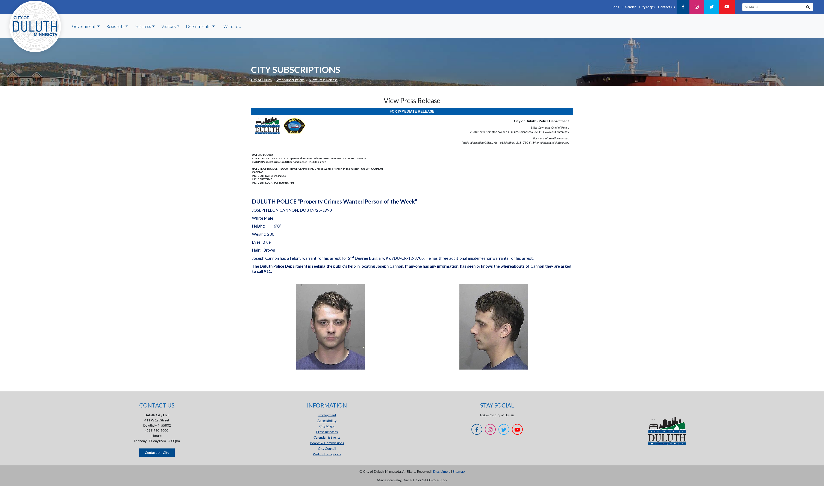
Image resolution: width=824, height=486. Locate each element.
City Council (327, 448)
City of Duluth (261, 80)
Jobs (615, 7)
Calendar (629, 7)
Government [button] (84, 26)
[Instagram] (696, 7)
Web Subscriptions (290, 80)
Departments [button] (198, 26)
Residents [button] (115, 26)
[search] (808, 7)
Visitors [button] (168, 26)
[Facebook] (683, 7)
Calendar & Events (327, 437)
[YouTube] (727, 7)
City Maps (647, 7)
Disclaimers (441, 471)
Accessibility (326, 420)
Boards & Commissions (327, 443)
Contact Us (666, 7)
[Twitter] (711, 7)
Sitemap (459, 471)
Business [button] (143, 26)
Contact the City (157, 452)
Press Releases (327, 432)
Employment (327, 415)
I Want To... (231, 26)
